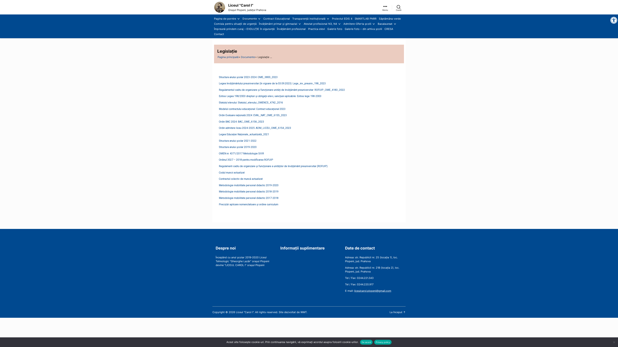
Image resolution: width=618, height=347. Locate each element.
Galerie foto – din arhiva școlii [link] (363, 29)
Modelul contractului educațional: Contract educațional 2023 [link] (252, 109)
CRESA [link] (388, 29)
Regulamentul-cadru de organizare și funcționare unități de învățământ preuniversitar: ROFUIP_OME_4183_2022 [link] (282, 89)
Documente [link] (250, 18)
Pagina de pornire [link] (225, 18)
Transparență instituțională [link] (308, 18)
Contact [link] (219, 34)
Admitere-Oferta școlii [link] (357, 23)
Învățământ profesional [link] (291, 29)
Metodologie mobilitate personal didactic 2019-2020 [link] (248, 185)
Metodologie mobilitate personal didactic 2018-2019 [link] (248, 191)
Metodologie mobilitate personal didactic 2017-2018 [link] (248, 198)
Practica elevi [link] (316, 29)
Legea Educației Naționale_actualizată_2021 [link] (244, 134)
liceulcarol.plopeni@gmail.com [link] (372, 290)
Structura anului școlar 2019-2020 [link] (238, 147)
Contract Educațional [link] (276, 18)
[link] (219, 7)
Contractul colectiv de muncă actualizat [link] (241, 178)
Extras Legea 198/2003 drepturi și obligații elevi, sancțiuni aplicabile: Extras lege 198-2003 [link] (270, 96)
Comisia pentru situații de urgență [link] (235, 23)
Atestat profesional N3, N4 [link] (320, 23)
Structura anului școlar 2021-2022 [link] (238, 140)
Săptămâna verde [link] (390, 18)
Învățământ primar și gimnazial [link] (278, 23)
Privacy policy (383, 342)
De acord (366, 342)
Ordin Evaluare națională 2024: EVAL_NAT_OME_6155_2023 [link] (253, 115)
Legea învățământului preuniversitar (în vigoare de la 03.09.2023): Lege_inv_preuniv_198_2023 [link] (272, 83)
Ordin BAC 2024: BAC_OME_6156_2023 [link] (241, 121)
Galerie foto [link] (334, 29)
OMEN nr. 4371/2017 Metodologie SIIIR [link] (241, 153)
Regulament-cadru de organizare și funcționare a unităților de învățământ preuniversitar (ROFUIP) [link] (273, 166)
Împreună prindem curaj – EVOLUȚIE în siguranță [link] (244, 29)
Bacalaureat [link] (385, 23)
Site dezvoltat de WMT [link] (293, 312)
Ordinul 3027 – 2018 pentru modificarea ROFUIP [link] (246, 159)
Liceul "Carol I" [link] (240, 5)
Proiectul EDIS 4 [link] (342, 18)
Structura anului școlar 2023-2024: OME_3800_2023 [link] (248, 77)
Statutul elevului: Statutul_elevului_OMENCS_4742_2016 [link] (251, 102)
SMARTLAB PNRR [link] (366, 18)
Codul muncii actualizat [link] (232, 172)
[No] (614, 342)
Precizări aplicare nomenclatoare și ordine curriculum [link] (248, 204)
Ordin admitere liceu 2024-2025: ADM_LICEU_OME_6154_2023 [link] (255, 127)
